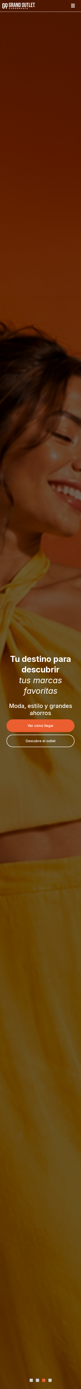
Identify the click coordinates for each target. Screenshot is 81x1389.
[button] (73, 5)
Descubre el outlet (41, 741)
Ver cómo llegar (41, 725)
